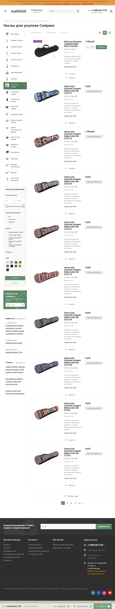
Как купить (33, 540)
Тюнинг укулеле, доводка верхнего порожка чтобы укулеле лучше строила (15, 369)
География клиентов (11, 557)
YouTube (110, 592)
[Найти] (78, 11)
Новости (6, 545)
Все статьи (20, 363)
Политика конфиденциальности (73, 588)
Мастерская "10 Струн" (62, 548)
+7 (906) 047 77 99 (99, 10)
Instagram (104, 592)
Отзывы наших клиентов (13, 554)
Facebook (98, 592)
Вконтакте (93, 592)
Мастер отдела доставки (63, 545)
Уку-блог (7, 548)
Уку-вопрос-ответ (35, 554)
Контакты (7, 560)
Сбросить (15, 283)
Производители (9, 551)
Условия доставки (35, 548)
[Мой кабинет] (111, 11)
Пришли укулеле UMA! (14, 343)
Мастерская (58, 540)
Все (79, 503)
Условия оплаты (34, 545)
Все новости (20, 319)
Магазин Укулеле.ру (11, 540)
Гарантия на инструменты (38, 551)
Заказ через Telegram (96, 550)
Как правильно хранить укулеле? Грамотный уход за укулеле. (14, 381)
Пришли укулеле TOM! (14, 352)
